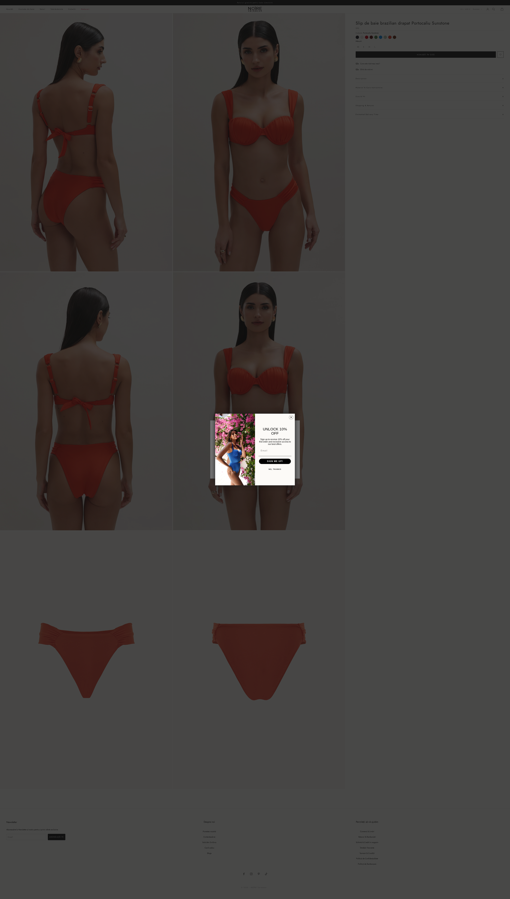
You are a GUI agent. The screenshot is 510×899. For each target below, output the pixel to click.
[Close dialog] (291, 417)
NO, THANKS (275, 469)
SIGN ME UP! (275, 461)
